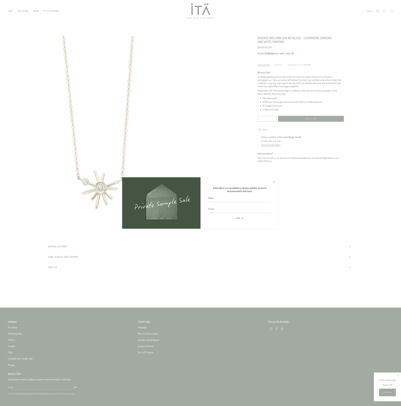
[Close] (274, 182)
